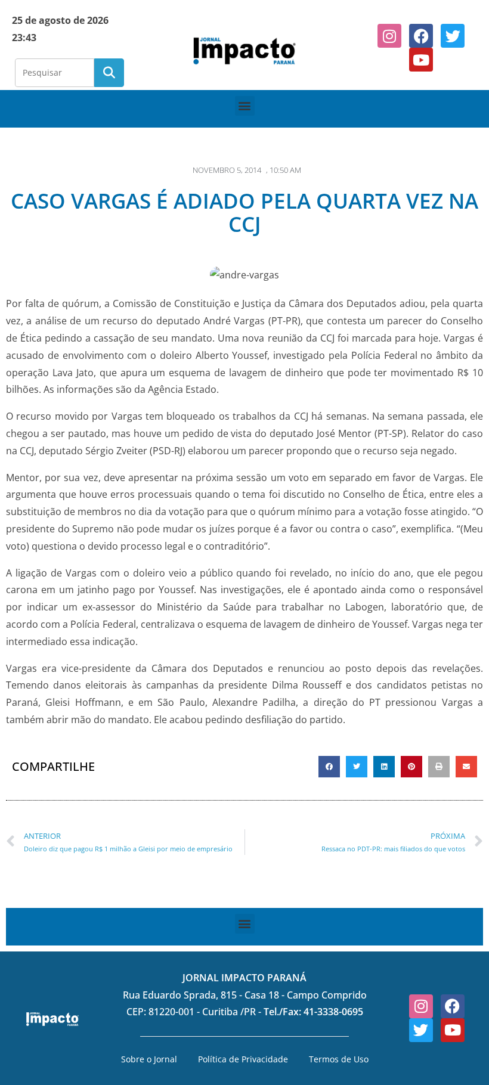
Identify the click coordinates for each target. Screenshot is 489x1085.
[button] (245, 106)
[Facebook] (421, 36)
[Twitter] (453, 36)
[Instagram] (389, 36)
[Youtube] (421, 60)
